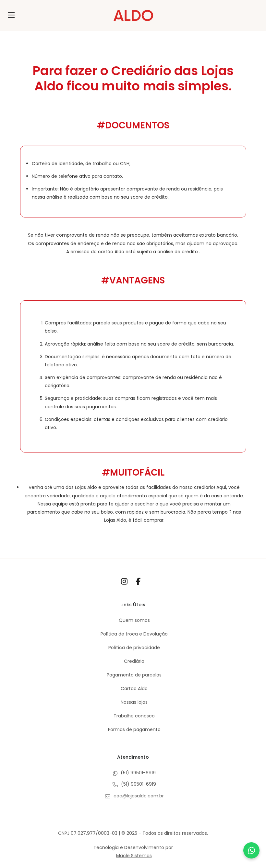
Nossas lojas (134, 702)
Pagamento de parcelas (134, 675)
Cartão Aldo (134, 688)
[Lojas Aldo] (133, 15)
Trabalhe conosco (134, 716)
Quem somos (134, 620)
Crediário (134, 661)
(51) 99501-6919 (137, 772)
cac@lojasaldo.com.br (138, 796)
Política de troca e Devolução (134, 634)
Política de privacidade (134, 647)
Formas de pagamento (134, 729)
